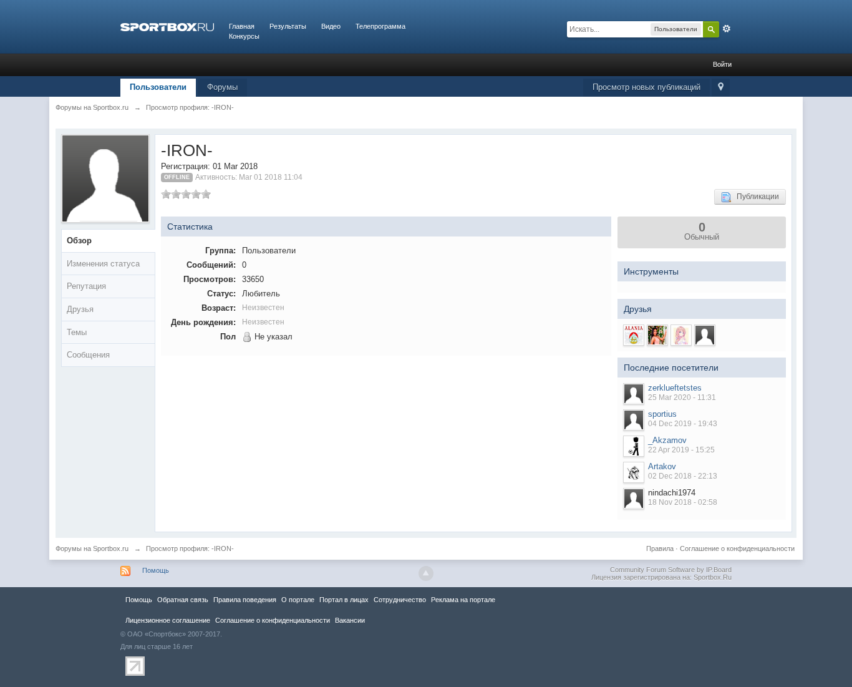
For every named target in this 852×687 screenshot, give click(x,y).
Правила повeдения (244, 599)
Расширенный (727, 29)
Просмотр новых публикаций (646, 87)
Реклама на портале (463, 599)
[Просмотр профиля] (633, 393)
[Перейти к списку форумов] (167, 26)
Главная (241, 26)
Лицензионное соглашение (167, 620)
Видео (331, 26)
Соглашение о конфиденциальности (737, 548)
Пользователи (158, 87)
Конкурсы (244, 36)
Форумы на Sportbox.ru (92, 548)
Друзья (80, 309)
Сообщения (88, 354)
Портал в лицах (344, 599)
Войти (722, 64)
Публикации (755, 196)
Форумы (222, 87)
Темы (77, 332)
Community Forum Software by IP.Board (671, 569)
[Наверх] (426, 573)
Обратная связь (182, 599)
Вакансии (350, 620)
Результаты (287, 26)
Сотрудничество (400, 599)
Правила (660, 548)
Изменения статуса (103, 263)
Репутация (86, 286)
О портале (297, 599)
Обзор (79, 240)
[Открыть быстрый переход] (721, 88)
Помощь (155, 570)
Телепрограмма (380, 26)
